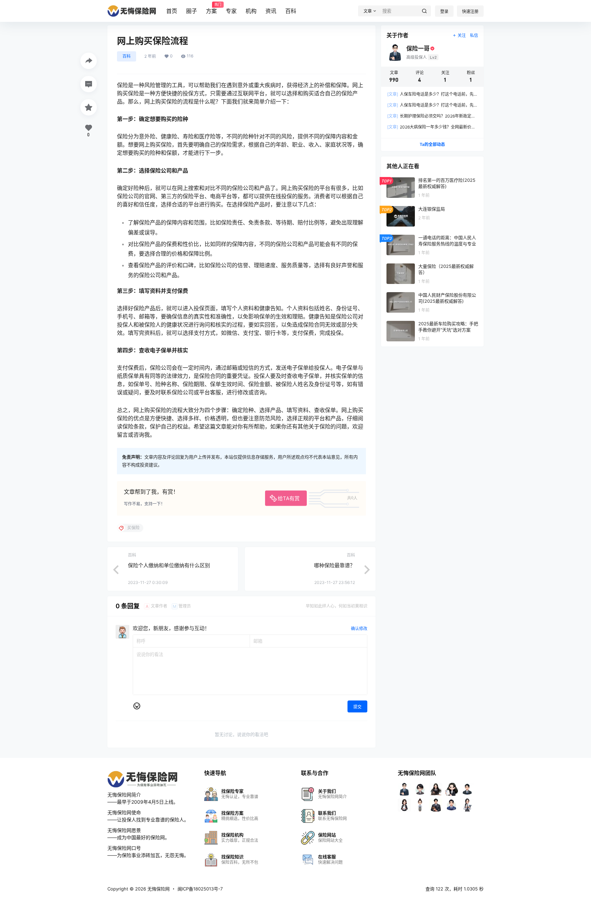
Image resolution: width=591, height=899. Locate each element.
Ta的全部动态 (432, 144)
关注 (462, 35)
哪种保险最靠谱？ (334, 565)
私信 (474, 35)
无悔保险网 (158, 888)
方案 (211, 8)
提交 (357, 706)
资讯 (270, 11)
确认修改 (359, 628)
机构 (251, 11)
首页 (171, 11)
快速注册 (470, 11)
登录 (444, 11)
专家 (231, 11)
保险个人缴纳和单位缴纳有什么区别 (169, 565)
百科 (290, 11)
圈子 (191, 11)
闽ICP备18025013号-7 (200, 888)
